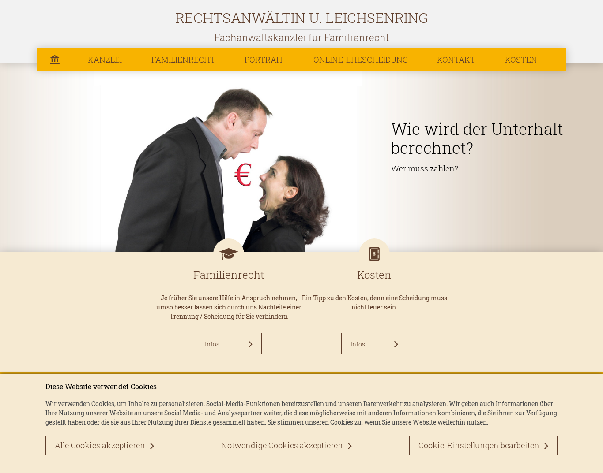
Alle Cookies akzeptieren (100, 445)
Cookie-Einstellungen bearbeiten (478, 445)
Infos (212, 344)
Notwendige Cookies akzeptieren (282, 445)
